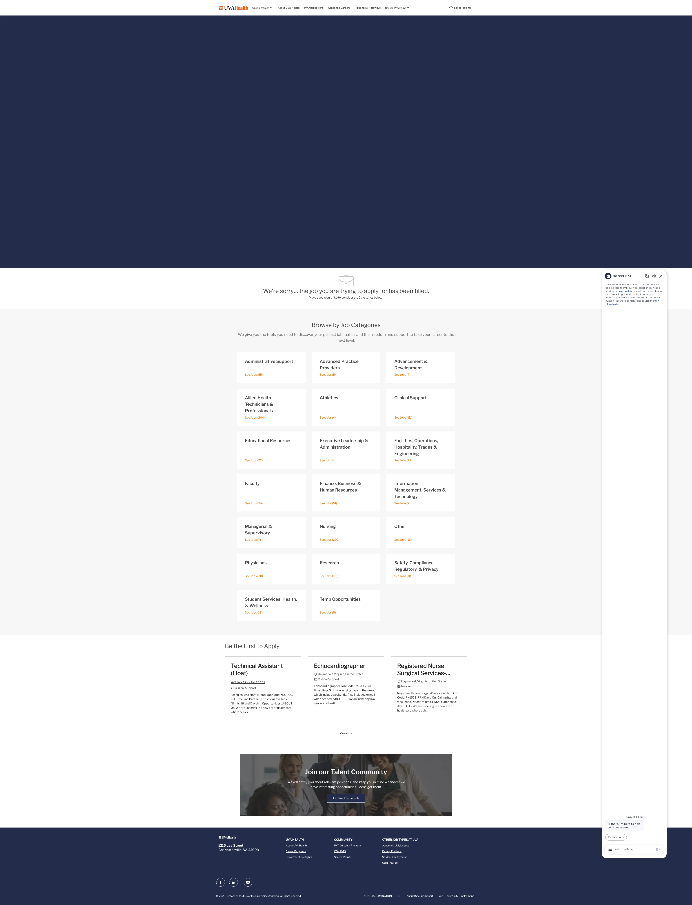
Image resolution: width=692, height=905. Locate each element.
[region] (634, 562)
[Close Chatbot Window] (660, 276)
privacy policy (624, 291)
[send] (658, 849)
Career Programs (296, 851)
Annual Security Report (420, 895)
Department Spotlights (299, 857)
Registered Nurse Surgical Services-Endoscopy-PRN (421, 669)
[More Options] (610, 849)
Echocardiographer (339, 665)
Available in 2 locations (248, 682)
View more (346, 733)
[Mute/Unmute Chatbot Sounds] (654, 276)
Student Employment (394, 857)
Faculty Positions (392, 851)
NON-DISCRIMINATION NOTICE (383, 895)
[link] (346, 798)
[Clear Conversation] (647, 275)
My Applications (313, 7)
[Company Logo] (233, 8)
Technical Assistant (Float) (257, 669)
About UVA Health (289, 7)
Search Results (342, 857)
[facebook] (220, 882)
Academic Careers (339, 7)
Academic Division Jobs (395, 845)
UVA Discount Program (347, 845)
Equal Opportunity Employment (456, 895)
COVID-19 (340, 851)
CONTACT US (390, 862)
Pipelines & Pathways (368, 7)
